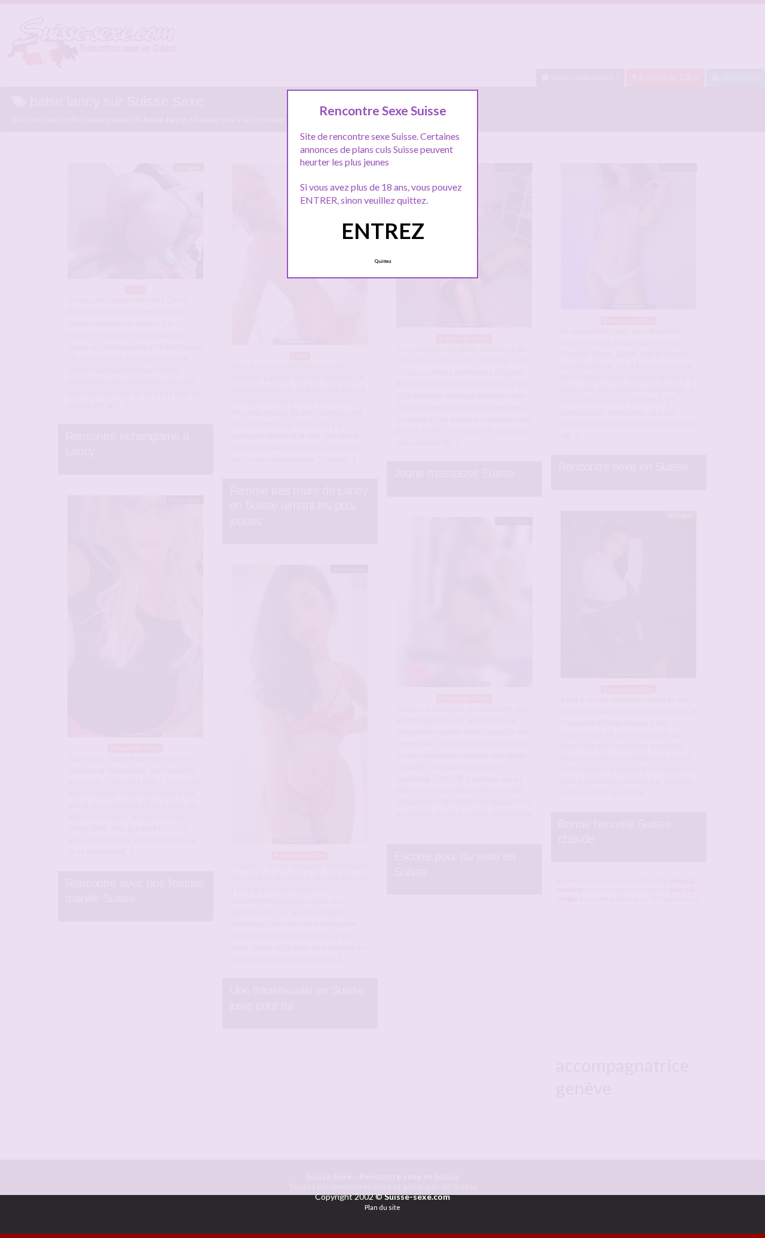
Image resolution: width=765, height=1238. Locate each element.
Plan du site (382, 1207)
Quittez (382, 261)
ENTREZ (382, 230)
